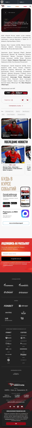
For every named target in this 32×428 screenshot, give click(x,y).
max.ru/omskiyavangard (16, 223)
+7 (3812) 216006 (17, 396)
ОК (16, 423)
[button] (8, 100)
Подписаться (16, 259)
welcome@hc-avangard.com (16, 402)
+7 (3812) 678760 (26, 396)
